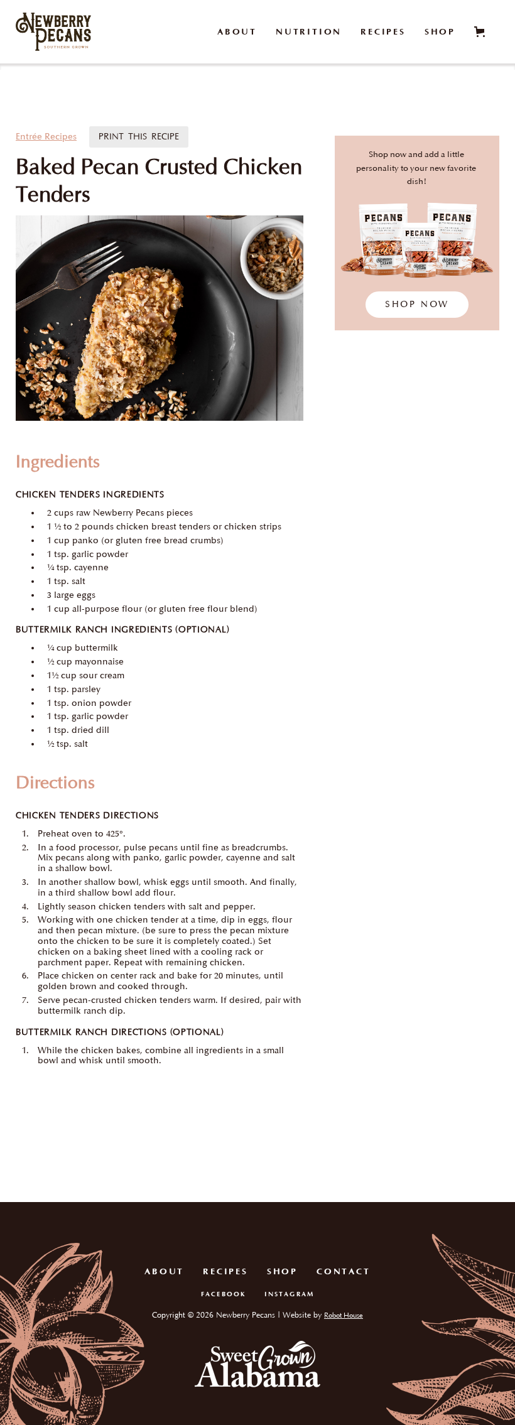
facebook (223, 1294)
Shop (282, 1272)
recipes (383, 32)
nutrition (309, 32)
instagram (289, 1294)
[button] (482, 32)
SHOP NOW (417, 304)
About (237, 32)
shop (440, 32)
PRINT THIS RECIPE (139, 137)
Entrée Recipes (46, 136)
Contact (344, 1272)
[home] (53, 32)
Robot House (343, 1315)
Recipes (225, 1272)
